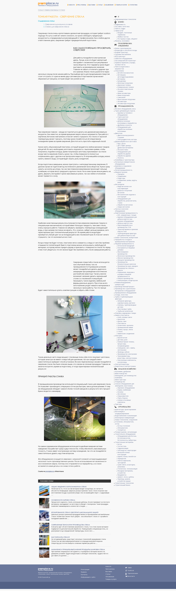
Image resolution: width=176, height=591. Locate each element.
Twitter (130, 568)
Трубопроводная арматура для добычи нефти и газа (127, 234)
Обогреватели (123, 428)
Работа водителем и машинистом (122, 68)
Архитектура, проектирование (125, 409)
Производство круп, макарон (128, 266)
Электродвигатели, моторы (127, 139)
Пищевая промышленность (124, 244)
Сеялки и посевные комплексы (124, 401)
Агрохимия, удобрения (123, 371)
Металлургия (119, 184)
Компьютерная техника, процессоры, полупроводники (126, 344)
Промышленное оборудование (125, 293)
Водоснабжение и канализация (126, 416)
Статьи (100, 5)
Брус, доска (121, 143)
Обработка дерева (124, 156)
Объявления (109, 5)
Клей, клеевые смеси (125, 317)
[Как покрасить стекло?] (44, 540)
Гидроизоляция (123, 448)
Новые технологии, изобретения (126, 237)
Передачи (121, 174)
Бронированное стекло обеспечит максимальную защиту (74, 512)
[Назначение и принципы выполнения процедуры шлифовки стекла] (44, 552)
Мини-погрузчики (124, 95)
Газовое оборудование (126, 221)
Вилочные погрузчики (125, 83)
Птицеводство (120, 382)
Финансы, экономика (122, 41)
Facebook (131, 570)
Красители (121, 319)
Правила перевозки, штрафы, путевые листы (125, 64)
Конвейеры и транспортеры (124, 160)
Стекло (62, 10)
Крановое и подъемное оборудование (123, 167)
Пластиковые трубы (124, 309)
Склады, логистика (121, 295)
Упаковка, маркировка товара (125, 313)
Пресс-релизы (81, 5)
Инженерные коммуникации (124, 418)
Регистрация (85, 569)
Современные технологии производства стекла (70, 525)
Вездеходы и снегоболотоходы (126, 50)
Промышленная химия (125, 327)
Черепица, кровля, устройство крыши (124, 480)
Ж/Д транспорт (120, 56)
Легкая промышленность (123, 170)
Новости (71, 5)
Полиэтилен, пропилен (125, 325)
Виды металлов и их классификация (125, 187)
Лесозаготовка (123, 150)
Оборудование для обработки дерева (124, 153)
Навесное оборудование (123, 58)
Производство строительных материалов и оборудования (125, 290)
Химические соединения (126, 334)
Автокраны (121, 79)
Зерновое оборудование (126, 388)
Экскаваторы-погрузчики (126, 103)
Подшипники (122, 176)
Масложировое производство (123, 253)
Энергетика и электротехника (125, 366)
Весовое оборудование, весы (125, 109)
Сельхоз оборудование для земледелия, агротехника (124, 385)
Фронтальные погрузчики (126, 99)
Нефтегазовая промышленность (126, 213)
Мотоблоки (122, 394)
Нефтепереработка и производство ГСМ (125, 226)
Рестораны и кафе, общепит (127, 39)
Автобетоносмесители (126, 73)
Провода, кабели (123, 352)
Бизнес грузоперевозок (123, 48)
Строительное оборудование (125, 434)
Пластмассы (122, 323)
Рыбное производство (125, 278)
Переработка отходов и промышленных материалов (125, 241)
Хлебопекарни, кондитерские (128, 280)
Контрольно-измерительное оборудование (125, 163)
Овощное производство (126, 260)
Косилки (120, 392)
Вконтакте (131, 576)
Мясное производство (125, 258)
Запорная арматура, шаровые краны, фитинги (126, 302)
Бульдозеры (122, 81)
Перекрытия (122, 458)
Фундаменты (122, 475)
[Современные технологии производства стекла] (44, 528)
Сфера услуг (119, 31)
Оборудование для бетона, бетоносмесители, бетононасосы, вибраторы (127, 438)
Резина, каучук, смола (125, 329)
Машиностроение (121, 172)
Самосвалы (121, 97)
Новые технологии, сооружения (126, 420)
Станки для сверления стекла (57, 27)
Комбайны (118, 378)
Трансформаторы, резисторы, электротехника (127, 357)
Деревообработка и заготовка (126, 141)
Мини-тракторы (120, 380)
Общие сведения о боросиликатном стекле (68, 487)
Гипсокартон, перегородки (127, 450)
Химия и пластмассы (51, 10)
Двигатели (118, 133)
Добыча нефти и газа (125, 223)
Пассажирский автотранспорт (125, 61)
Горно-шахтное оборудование (123, 118)
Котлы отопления (124, 426)
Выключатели (122, 338)
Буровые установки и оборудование (125, 114)
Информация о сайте (88, 577)
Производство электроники (127, 354)
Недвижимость (120, 24)
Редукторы (121, 178)
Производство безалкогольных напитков (127, 263)
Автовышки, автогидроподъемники (125, 76)
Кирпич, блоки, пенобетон (127, 456)
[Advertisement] (55, 57)
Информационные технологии (125, 19)
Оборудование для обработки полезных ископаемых (125, 129)
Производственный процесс (124, 287)
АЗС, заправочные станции (127, 215)
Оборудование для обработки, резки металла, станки (127, 201)
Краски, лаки (122, 321)
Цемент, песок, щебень (126, 477)
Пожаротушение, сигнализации (126, 432)
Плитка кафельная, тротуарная (124, 462)
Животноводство (121, 373)
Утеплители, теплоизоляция (127, 469)
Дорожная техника (124, 85)
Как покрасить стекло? (60, 537)
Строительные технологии (124, 483)
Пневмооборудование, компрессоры (123, 283)
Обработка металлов (125, 205)
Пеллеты (121, 158)
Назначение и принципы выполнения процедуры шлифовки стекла (78, 549)
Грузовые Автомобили (123, 54)
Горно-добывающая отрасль (125, 111)
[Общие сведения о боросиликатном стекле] (44, 490)
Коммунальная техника (126, 87)
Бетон (120, 444)
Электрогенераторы (122, 364)
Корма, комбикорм (124, 390)
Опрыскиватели (123, 396)
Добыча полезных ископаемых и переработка (127, 122)
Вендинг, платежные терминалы (125, 34)
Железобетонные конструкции (124, 453)
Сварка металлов (124, 207)
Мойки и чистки (123, 37)
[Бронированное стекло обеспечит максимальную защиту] (44, 515)
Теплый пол (122, 430)
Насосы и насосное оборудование (121, 210)
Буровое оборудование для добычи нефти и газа (127, 218)
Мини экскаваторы (124, 93)
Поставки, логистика (122, 26)
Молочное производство (126, 256)
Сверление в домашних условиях (58, 24)
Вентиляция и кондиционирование (122, 413)
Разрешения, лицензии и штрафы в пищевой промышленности (126, 274)
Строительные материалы (124, 442)
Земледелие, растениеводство (125, 376)
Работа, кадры (120, 29)
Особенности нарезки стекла (63, 500)
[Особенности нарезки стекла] (44, 503)
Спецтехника (119, 71)
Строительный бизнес (122, 485)
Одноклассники (133, 573)
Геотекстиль (122, 446)
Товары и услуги (121, 5)
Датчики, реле (122, 340)
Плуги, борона (123, 398)
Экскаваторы (122, 101)
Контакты (84, 574)
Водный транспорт (121, 52)
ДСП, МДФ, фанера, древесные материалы (125, 147)
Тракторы (118, 404)
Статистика (133, 5)
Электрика (118, 336)
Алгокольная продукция (126, 246)
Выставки (92, 5)
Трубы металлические (125, 311)
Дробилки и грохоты (125, 125)
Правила (84, 572)
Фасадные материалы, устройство (125, 472)
